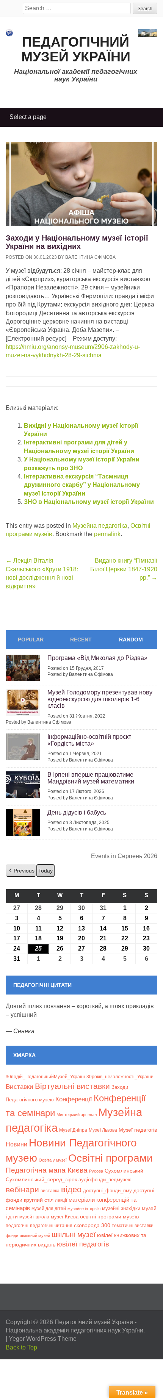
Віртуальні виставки (72, 1086)
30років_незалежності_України (120, 1076)
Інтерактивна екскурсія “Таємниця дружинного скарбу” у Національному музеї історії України (82, 485)
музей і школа (34, 1216)
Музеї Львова (103, 1129)
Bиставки (19, 1086)
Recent (81, 639)
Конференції (73, 1099)
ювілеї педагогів (83, 1244)
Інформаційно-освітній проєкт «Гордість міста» (89, 740)
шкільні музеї (74, 1234)
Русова (96, 1171)
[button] (21, 870)
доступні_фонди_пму (107, 1190)
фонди (12, 1235)
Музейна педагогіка (99, 525)
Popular (31, 639)
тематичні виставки (133, 1225)
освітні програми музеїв (109, 1217)
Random (131, 639)
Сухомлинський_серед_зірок (41, 1179)
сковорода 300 (92, 1225)
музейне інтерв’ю (83, 1208)
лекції (61, 1200)
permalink (107, 534)
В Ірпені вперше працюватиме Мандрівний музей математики (90, 778)
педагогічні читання (51, 1225)
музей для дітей (48, 1208)
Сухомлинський (124, 1171)
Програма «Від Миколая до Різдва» (97, 658)
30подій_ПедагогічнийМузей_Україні (45, 1076)
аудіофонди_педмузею (105, 1179)
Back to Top (21, 1347)
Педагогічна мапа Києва (47, 1170)
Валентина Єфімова (90, 257)
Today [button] (45, 871)
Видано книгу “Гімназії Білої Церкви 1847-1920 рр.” (123, 569)
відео (71, 1189)
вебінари (22, 1189)
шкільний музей (35, 1235)
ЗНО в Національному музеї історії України (89, 502)
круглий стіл (38, 1200)
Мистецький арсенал (76, 1114)
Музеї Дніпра (73, 1129)
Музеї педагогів (138, 1130)
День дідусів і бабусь (76, 812)
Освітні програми (110, 1158)
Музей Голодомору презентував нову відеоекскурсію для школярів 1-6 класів (99, 699)
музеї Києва (64, 1217)
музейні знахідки (121, 1208)
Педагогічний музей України (75, 49)
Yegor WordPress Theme (43, 1338)
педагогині (17, 1225)
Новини (16, 1144)
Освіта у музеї (53, 1160)
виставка (50, 1190)
